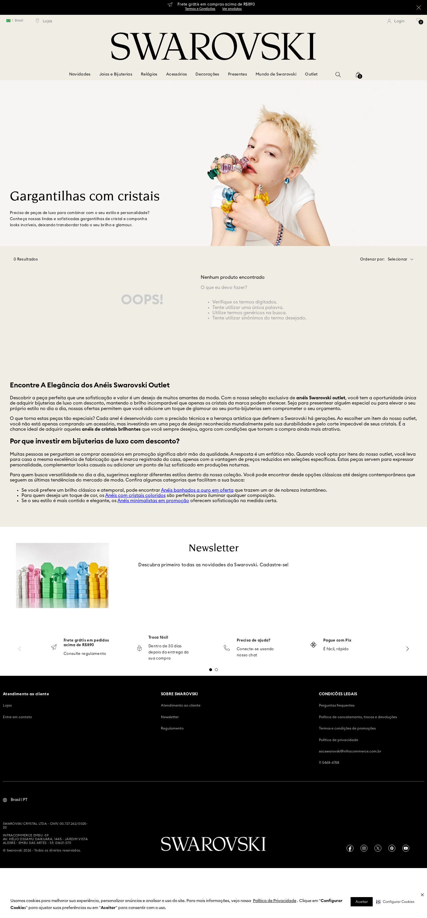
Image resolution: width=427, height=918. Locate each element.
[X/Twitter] (378, 848)
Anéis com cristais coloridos (135, 495)
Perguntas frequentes (336, 705)
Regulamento (172, 728)
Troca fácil (158, 637)
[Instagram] (364, 848)
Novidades (80, 74)
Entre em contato (17, 717)
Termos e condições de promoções (347, 728)
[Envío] (54, 647)
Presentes (237, 74)
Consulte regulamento (85, 654)
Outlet (311, 74)
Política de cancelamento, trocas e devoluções (358, 717)
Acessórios (176, 74)
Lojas (7, 705)
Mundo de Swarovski (276, 74)
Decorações (207, 74)
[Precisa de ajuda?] (227, 648)
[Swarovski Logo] (213, 844)
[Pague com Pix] (313, 645)
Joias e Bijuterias (115, 74)
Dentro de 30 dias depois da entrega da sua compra (168, 652)
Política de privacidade (338, 740)
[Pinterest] (391, 848)
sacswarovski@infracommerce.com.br (350, 751)
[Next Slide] (407, 648)
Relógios (149, 74)
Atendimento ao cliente (180, 705)
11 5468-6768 (329, 762)
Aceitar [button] (362, 901)
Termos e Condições (213, 10)
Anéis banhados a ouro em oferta (197, 490)
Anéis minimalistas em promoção (153, 500)
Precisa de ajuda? (254, 640)
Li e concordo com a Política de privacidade (178, 602)
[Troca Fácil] (139, 648)
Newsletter (170, 717)
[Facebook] (350, 848)
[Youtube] (405, 848)
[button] (395, 901)
